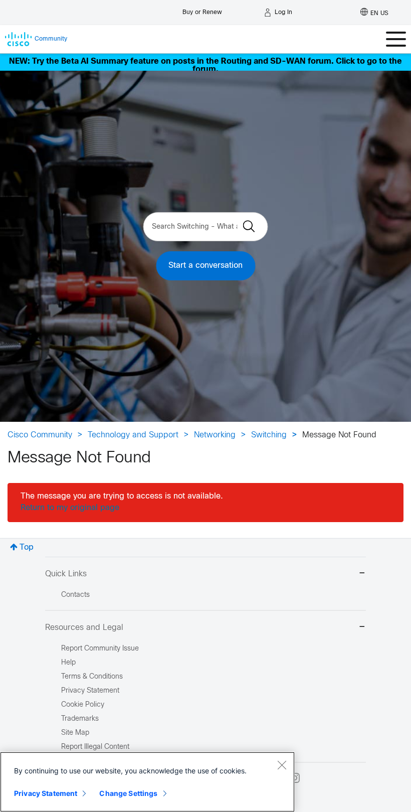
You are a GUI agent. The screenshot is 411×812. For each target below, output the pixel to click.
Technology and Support (133, 435)
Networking (215, 435)
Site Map (75, 733)
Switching (269, 435)
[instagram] (295, 778)
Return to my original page (70, 508)
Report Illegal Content (95, 747)
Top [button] (27, 547)
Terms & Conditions (92, 677)
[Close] (282, 765)
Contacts (75, 595)
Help (68, 663)
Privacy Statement (45, 793)
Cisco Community (40, 435)
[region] (147, 782)
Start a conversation (205, 265)
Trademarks (80, 719)
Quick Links (66, 574)
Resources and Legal (84, 627)
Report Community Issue (100, 648)
